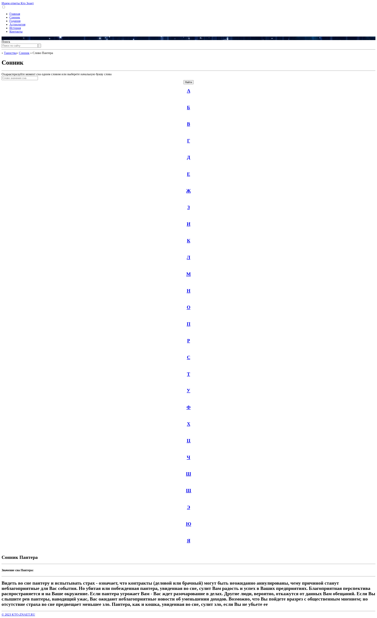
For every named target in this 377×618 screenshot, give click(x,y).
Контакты (16, 31)
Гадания (14, 21)
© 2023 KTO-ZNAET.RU (18, 614)
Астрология (17, 24)
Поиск (6, 41)
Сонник (14, 17)
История (15, 28)
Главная (14, 14)
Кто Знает (18, 3)
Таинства (10, 53)
